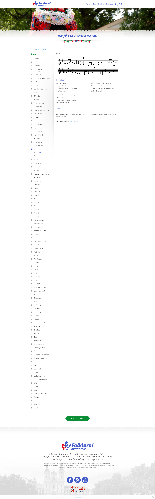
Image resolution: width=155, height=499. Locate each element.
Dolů (76, 121)
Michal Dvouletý (41, 49)
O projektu (109, 4)
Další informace (78, 497)
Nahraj (88, 4)
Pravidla (101, 4)
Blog (94, 4)
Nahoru (72, 121)
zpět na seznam (77, 418)
